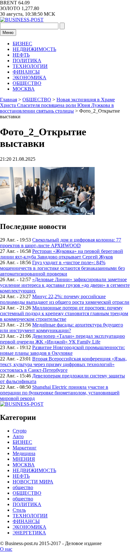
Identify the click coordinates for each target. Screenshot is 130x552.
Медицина (24, 453)
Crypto (20, 430)
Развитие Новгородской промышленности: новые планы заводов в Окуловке (62, 350)
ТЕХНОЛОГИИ (30, 66)
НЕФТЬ (21, 55)
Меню (8, 32)
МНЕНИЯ (24, 459)
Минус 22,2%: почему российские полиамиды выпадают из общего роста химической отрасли (64, 299)
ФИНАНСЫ (26, 72)
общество (23, 487)
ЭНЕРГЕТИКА (29, 532)
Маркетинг (25, 447)
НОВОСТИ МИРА (33, 481)
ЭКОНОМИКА (29, 77)
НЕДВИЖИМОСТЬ (34, 49)
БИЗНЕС (22, 43)
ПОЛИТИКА (27, 60)
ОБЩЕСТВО (27, 83)
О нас (6, 549)
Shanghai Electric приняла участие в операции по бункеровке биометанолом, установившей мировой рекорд (60, 392)
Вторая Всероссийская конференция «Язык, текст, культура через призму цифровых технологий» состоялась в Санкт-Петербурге (63, 364)
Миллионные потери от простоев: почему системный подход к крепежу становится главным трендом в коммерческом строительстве (64, 313)
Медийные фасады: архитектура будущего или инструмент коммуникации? (61, 327)
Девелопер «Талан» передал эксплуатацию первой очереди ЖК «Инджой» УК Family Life (62, 338)
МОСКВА (24, 89)
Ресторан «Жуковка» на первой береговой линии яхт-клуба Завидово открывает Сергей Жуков (61, 253)
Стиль (19, 510)
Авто (18, 436)
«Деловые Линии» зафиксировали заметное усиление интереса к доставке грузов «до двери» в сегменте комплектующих (65, 285)
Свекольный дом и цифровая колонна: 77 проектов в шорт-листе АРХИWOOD (60, 242)
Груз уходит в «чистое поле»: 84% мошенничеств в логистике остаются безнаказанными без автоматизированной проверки (62, 268)
